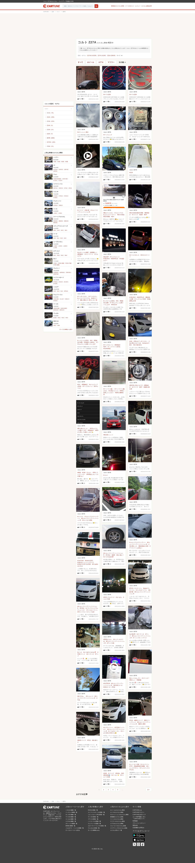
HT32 (65, 188)
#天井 (131, 172)
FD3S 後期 (56, 264)
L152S (60, 246)
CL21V (60, 180)
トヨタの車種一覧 (71, 810)
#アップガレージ (108, 345)
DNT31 (55, 188)
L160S (65, 246)
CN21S (55, 300)
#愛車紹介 (80, 254)
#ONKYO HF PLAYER (84, 564)
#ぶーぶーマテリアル (83, 298)
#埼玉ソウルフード (109, 597)
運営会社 (135, 825)
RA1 (54, 255)
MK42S (61, 221)
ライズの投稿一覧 (93, 817)
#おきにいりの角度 (83, 252)
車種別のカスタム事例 (117, 6)
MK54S (55, 222)
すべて (120, 55)
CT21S (55, 196)
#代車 (83, 472)
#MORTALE (114, 258)
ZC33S (55, 283)
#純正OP (106, 257)
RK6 (58, 230)
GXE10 (55, 205)
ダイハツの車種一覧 (71, 823)
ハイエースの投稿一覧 (94, 821)
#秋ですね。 (81, 696)
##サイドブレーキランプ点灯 (86, 612)
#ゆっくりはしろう (135, 678)
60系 (62, 161)
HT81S (55, 281)
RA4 (66, 255)
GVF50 (55, 169)
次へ (148, 789)
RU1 (59, 317)
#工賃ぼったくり (113, 391)
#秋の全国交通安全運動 (136, 213)
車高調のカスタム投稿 (116, 817)
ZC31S (61, 281)
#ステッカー (145, 678)
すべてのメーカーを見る (73, 830)
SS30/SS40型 (57, 178)
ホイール (90, 62)
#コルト (89, 472)
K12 (61, 238)
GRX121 (62, 310)
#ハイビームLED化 (109, 301)
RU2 (63, 317)
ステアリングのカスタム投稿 (118, 828)
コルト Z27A (81, 92)
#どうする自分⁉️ (108, 557)
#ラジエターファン (141, 590)
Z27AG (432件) (92, 55)
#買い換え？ (120, 555)
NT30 (70, 188)
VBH (58, 325)
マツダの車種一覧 (71, 817)
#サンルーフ (89, 696)
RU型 (54, 317)
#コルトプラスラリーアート (137, 542)
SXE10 (61, 205)
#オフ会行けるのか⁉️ (89, 652)
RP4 (66, 230)
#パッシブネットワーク (140, 638)
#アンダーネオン (82, 296)
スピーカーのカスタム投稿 (118, 826)
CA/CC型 (64, 178)
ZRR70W (55, 274)
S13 (54, 291)
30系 (58, 161)
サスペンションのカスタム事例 (119, 814)
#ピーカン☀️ (115, 775)
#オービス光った (134, 255)
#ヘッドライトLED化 (114, 346)
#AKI (130, 341)
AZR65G (62, 272)
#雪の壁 (87, 210)
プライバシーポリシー (139, 823)
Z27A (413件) (102, 55)
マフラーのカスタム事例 (117, 821)
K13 (65, 238)
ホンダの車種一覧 (71, 814)
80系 (66, 161)
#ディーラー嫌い (108, 389)
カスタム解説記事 (146, 6)
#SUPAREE (106, 348)
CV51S (55, 197)
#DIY (112, 216)
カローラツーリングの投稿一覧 (97, 826)
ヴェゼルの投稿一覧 (94, 828)
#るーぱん (119, 597)
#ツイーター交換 (134, 764)
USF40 (66, 169)
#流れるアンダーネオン (140, 341)
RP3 (62, 230)
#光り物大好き (137, 345)
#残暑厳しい (93, 252)
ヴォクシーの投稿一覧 (94, 823)
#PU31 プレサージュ (135, 588)
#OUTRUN (106, 683)
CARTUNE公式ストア (139, 814)
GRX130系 (64, 308)
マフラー (111, 62)
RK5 (54, 230)
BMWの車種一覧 (70, 826)
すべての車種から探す (66, 329)
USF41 (55, 171)
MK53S (66, 221)
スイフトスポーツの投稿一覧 (96, 812)
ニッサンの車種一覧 (71, 812)
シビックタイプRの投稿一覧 (96, 814)
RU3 (67, 317)
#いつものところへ (113, 731)
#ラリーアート (89, 254)
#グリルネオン (93, 296)
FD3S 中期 (68, 263)
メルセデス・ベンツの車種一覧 (75, 828)
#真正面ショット (108, 435)
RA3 (62, 255)
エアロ (100, 62)
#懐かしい (132, 680)
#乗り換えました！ (83, 428)
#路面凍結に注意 (143, 546)
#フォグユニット (115, 257)
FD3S (55, 263)
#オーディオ (140, 634)
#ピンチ (79, 652)
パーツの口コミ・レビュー (133, 6)
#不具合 (108, 555)
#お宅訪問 (132, 634)
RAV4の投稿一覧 (93, 810)
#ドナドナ (80, 516)
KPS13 (66, 291)
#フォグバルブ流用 (140, 299)
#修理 (113, 555)
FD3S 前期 (61, 263)
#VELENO (106, 258)
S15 (62, 291)
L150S (55, 246)
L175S (55, 247)
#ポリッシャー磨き (83, 132)
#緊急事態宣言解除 (139, 766)
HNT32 (61, 188)
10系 (54, 161)
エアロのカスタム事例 (116, 823)
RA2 (58, 255)
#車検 (79, 472)
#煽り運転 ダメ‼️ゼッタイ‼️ (88, 300)
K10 (54, 238)
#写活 (113, 687)
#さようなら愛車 (87, 520)
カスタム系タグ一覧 (116, 830)
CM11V (67, 299)
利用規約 (135, 821)
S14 (58, 291)
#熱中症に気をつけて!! (136, 385)
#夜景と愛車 (142, 724)
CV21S (66, 196)
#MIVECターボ (117, 685)
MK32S (55, 221)
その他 (122, 62)
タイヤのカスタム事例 (116, 812)
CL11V (55, 180)
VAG (54, 325)
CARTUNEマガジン (138, 812)
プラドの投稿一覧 (93, 819)
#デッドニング (107, 135)
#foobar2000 (89, 560)
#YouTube (80, 560)
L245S (60, 213)
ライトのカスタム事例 (116, 819)
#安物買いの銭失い (89, 342)
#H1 (117, 301)
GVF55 (61, 169)
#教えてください (108, 213)
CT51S (61, 196)
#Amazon (114, 304)
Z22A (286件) (111, 55)
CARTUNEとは (137, 810)
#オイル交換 (107, 94)
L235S (55, 213)
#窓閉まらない (107, 639)
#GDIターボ (106, 687)
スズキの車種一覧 (71, 821)
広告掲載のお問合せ (138, 827)
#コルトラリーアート (109, 214)
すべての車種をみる (94, 830)
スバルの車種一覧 (71, 819)
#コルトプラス (119, 213)
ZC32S (66, 281)
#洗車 (141, 214)
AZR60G (55, 272)
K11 (58, 238)
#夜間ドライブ (138, 720)
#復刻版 (139, 680)
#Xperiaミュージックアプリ (85, 562)
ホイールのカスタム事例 (117, 810)
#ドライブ (80, 210)
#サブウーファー (108, 727)
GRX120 (55, 310)
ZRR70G (68, 272)
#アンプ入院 (110, 643)
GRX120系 (56, 308)
